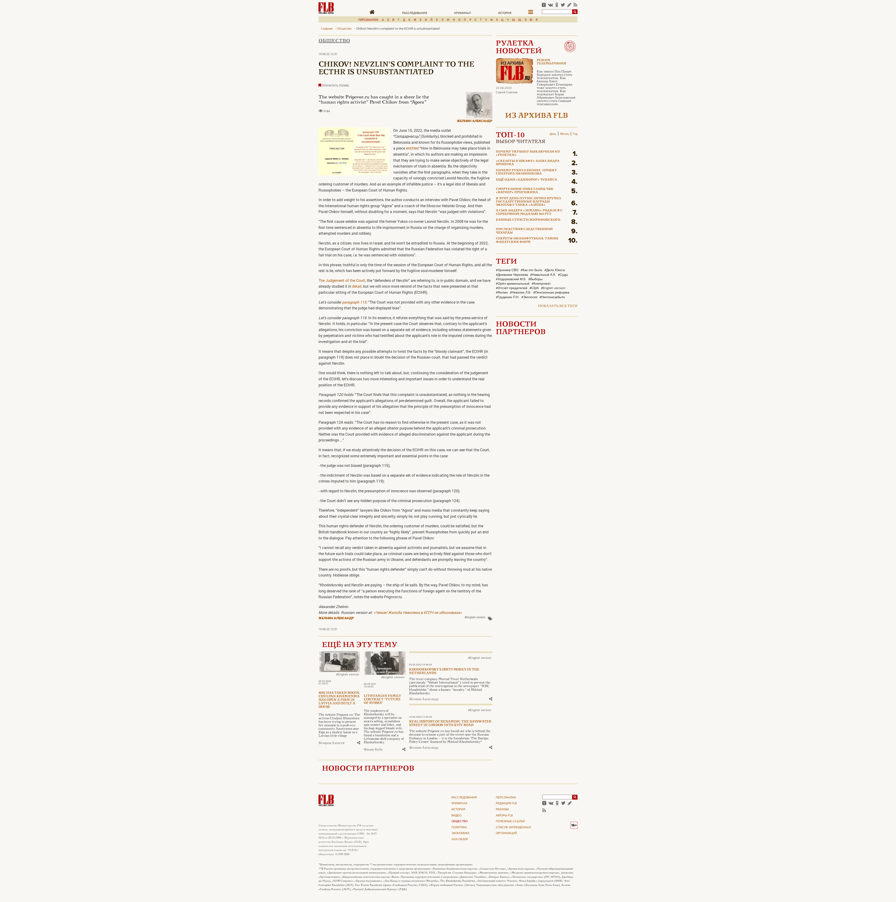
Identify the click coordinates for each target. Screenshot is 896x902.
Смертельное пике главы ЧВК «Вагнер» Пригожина (524, 191)
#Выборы (535, 279)
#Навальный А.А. (543, 274)
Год (575, 134)
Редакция (506, 803)
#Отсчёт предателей (511, 288)
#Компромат (541, 283)
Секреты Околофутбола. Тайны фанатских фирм (527, 240)
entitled (412, 148)
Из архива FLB (536, 116)
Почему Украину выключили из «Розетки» (528, 153)
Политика (459, 827)
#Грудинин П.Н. (507, 297)
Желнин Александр (474, 121)
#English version (475, 617)
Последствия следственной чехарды (524, 231)
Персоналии (506, 797)
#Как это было (531, 270)
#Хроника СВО (507, 270)
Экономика (460, 833)
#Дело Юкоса (554, 270)
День (553, 134)
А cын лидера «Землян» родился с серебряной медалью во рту (529, 212)
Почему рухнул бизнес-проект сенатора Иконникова (526, 172)
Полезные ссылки (510, 821)
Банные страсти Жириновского (528, 220)
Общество (334, 41)
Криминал (462, 13)
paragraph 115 (354, 302)
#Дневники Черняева (512, 274)
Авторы (504, 815)
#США (534, 288)
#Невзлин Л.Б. (520, 292)
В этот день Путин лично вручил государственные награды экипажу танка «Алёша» (528, 202)
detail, (357, 286)
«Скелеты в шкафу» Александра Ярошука (527, 163)
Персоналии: (368, 19)
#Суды (563, 274)
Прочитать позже (335, 85)
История (504, 13)
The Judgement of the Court (341, 280)
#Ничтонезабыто (552, 297)
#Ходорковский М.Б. (511, 279)
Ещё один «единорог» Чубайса (526, 179)
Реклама (502, 809)
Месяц (564, 134)
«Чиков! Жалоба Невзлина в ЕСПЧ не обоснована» (418, 612)
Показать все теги (558, 306)
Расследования (414, 13)
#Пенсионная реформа (551, 292)
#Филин (502, 292)
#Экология (529, 297)
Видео (456, 815)
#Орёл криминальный (512, 283)
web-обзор (460, 839)
